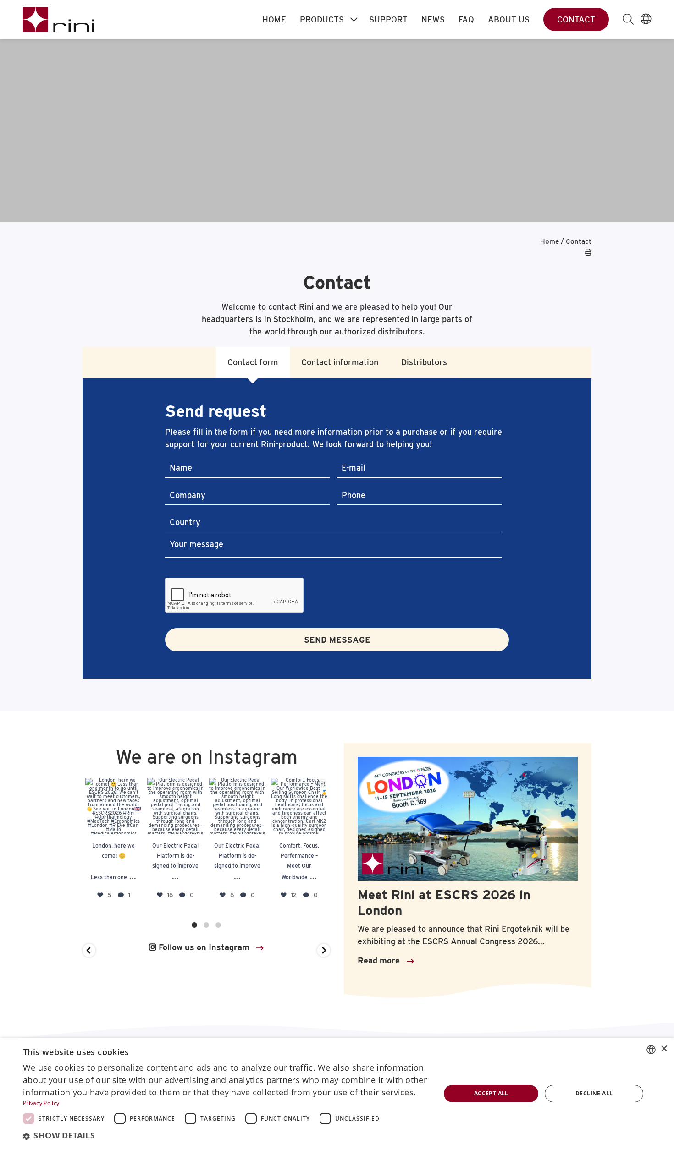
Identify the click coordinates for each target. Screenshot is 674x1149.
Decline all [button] (594, 1093)
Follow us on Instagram (202, 947)
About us (509, 19)
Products (322, 19)
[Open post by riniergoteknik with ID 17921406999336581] (175, 806)
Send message (337, 640)
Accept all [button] (491, 1093)
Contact (576, 19)
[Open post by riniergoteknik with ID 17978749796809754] (299, 806)
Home (274, 19)
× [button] (663, 1048)
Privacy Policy (41, 1103)
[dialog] (337, 1093)
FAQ (466, 19)
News (433, 19)
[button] (89, 950)
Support (388, 19)
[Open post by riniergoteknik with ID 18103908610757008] (237, 806)
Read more (379, 960)
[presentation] (234, 595)
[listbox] (651, 1049)
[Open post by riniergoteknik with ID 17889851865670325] (113, 806)
